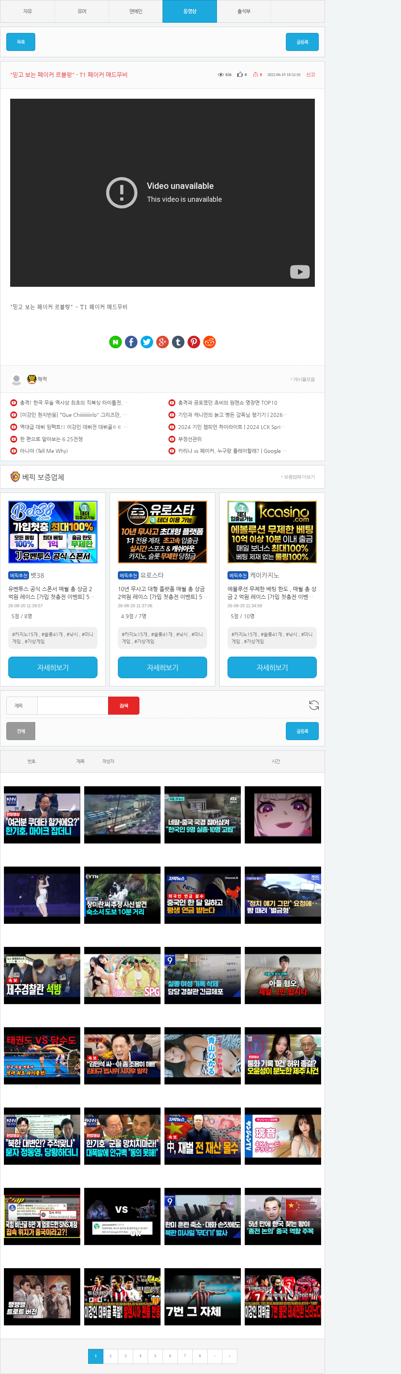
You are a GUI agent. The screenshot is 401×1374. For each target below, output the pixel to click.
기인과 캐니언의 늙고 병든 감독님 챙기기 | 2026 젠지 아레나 (233, 415)
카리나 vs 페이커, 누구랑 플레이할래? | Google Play (233, 451)
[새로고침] (314, 705)
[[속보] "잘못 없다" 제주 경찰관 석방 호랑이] (42, 975)
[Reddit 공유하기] (209, 342)
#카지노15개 (25, 634)
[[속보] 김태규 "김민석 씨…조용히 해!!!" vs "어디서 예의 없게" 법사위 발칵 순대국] (122, 1055)
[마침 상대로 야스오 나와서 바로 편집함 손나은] (122, 1216)
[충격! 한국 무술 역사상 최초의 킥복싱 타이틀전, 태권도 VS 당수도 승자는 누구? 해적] (42, 1055)
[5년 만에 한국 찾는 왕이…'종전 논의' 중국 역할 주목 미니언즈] (283, 1216)
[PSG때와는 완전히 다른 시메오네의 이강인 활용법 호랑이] (202, 1296)
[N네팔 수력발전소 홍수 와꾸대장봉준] (122, 815)
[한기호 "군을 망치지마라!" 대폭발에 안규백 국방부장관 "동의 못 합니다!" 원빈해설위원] (122, 1136)
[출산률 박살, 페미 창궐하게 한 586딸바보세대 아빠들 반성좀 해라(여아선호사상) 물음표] (283, 975)
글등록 (302, 42)
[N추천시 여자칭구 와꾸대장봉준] (42, 895)
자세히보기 (53, 667)
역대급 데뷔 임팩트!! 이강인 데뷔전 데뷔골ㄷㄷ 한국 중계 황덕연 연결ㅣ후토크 (75, 427)
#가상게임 (35, 641)
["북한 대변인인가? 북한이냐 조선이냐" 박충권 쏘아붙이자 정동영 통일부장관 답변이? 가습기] (42, 1136)
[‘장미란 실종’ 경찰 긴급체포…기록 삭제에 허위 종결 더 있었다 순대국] (202, 975)
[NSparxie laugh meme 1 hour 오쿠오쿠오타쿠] (283, 815)
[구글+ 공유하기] (162, 342)
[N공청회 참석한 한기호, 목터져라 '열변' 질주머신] (42, 815)
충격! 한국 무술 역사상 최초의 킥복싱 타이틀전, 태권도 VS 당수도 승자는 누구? (75, 403)
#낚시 (72, 634)
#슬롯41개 (52, 634)
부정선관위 (190, 439)
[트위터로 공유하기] (147, 342)
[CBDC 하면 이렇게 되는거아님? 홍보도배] (202, 1136)
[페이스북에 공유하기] (131, 342)
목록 (21, 42)
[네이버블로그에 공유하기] (115, 342)
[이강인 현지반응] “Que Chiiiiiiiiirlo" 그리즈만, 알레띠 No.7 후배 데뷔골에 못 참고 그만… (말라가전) (75, 415)
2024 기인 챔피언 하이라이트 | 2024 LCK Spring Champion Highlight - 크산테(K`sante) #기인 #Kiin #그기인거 (233, 427)
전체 (21, 731)
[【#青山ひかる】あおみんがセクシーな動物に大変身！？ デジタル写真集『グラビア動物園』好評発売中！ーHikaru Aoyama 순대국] (202, 1055)
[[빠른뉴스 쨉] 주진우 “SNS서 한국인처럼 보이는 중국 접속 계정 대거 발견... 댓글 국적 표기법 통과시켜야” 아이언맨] (42, 1216)
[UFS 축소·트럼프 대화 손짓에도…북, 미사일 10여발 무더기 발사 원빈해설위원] (202, 1216)
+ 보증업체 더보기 (298, 477)
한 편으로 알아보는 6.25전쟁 (51, 439)
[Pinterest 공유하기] (194, 342)
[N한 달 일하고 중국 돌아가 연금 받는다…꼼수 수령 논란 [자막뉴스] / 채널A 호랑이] (202, 895)
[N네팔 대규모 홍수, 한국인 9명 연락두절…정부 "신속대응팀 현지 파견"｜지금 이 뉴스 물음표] (202, 815)
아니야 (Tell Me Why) (44, 451)
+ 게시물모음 (302, 379)
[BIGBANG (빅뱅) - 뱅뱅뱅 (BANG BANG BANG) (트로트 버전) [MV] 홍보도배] (42, 1296)
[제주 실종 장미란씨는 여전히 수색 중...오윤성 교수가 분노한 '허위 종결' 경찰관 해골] (283, 1055)
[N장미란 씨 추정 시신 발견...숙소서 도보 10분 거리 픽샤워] (122, 895)
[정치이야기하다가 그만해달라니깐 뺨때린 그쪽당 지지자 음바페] (283, 895)
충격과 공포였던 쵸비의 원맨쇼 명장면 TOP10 (227, 403)
